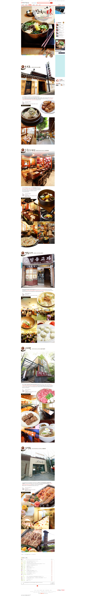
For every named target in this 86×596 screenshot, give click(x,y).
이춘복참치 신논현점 (60, 32)
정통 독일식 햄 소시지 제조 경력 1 (61, 30)
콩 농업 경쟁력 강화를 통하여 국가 (61, 27)
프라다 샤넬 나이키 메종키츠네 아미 (25, 595)
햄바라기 (59, 29)
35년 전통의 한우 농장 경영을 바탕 (61, 35)
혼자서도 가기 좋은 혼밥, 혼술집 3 (59, 49)
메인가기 (22, 0)
